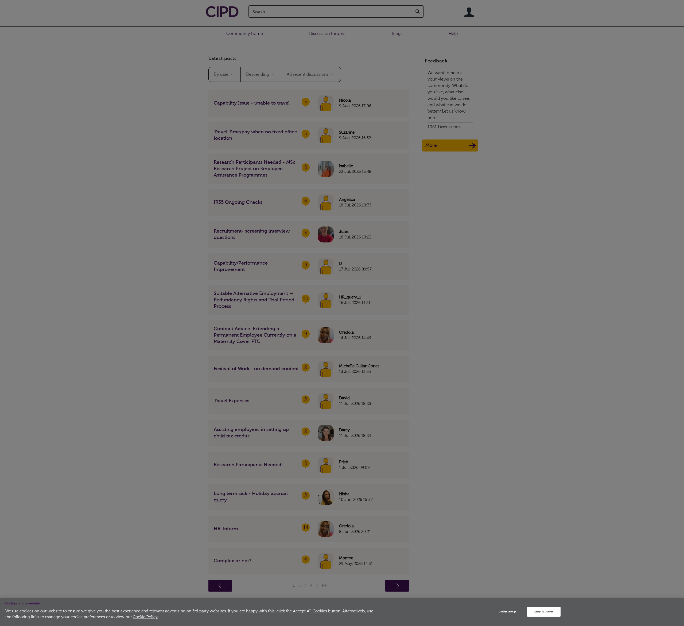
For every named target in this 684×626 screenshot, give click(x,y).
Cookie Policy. (145, 617)
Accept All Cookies (543, 612)
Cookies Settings (507, 612)
